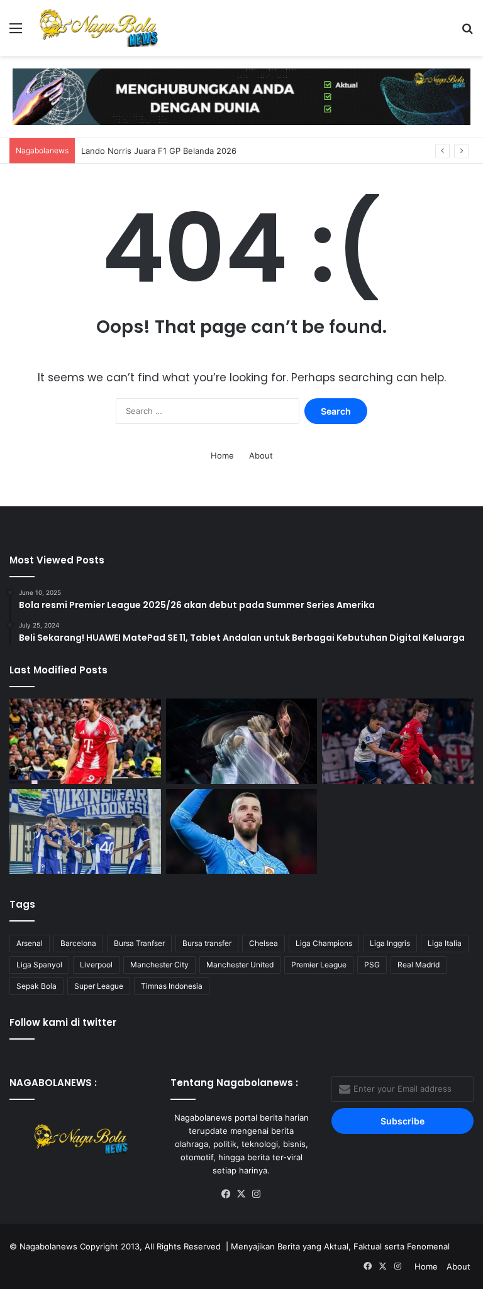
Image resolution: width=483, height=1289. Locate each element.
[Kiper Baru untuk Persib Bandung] (85, 831)
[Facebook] (226, 1194)
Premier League (319, 964)
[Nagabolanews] (98, 28)
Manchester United (240, 964)
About (261, 455)
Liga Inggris (390, 943)
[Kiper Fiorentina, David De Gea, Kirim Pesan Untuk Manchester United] (242, 831)
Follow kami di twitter (62, 1022)
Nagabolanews (48, 1246)
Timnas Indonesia (172, 986)
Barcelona (78, 943)
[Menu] (15, 32)
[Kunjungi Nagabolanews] (241, 95)
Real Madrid (418, 964)
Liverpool (96, 964)
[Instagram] (256, 1194)
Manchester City (159, 964)
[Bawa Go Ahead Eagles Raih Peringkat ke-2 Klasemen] (398, 741)
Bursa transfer (206, 943)
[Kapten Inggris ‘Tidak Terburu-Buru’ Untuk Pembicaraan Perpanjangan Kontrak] (85, 741)
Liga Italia (445, 943)
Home (222, 455)
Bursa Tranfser (139, 943)
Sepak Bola (36, 986)
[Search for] (467, 32)
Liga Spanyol (39, 964)
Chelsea (263, 943)
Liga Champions (324, 943)
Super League (98, 986)
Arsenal (29, 943)
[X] (241, 1194)
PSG (372, 964)
